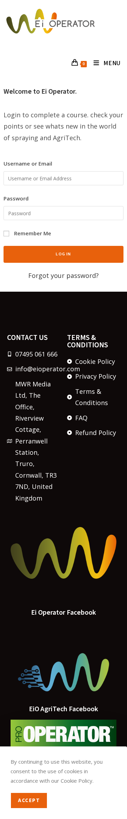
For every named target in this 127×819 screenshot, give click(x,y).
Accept (29, 800)
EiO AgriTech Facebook (63, 709)
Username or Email (28, 163)
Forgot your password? (63, 275)
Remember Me (32, 233)
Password (16, 198)
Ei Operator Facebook (63, 613)
